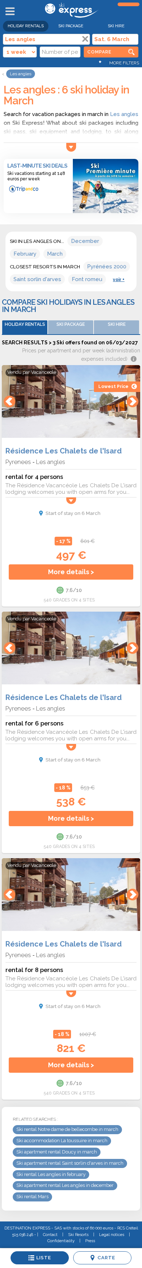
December (85, 241)
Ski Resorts (78, 1234)
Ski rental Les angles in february (51, 1174)
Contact (50, 1234)
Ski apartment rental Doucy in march (56, 1152)
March (55, 254)
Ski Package (70, 26)
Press (90, 1241)
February (24, 254)
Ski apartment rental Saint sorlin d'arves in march (69, 1163)
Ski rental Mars (32, 1196)
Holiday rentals (26, 26)
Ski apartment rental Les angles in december (65, 1185)
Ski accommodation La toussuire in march (61, 1140)
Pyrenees (18, 461)
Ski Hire (116, 26)
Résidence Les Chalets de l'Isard (63, 451)
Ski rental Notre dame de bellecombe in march (67, 1129)
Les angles (124, 114)
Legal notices (111, 1234)
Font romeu (87, 279)
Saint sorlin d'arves (37, 279)
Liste (43, 1257)
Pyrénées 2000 (106, 266)
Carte (106, 1257)
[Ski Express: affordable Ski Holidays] (70, 16)
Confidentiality (61, 1241)
